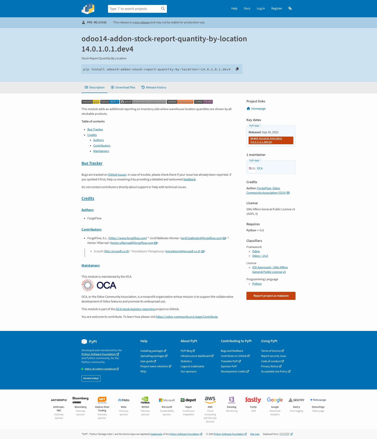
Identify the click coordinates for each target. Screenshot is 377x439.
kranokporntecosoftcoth (183, 251)
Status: (100, 369)
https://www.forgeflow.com (127, 238)
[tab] (94, 87)
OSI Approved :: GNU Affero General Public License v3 (270, 269)
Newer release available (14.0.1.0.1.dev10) (266, 140)
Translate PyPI (229, 361)
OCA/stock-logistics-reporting (135, 309)
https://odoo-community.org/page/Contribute (187, 317)
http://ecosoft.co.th (116, 251)
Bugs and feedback (232, 351)
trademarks (156, 434)
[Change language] (290, 8)
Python (257, 284)
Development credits (233, 371)
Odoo (256, 251)
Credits (92, 135)
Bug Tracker (95, 129)
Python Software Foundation (98, 354)
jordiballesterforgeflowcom (201, 238)
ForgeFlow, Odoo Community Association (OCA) (266, 190)
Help (234, 8)
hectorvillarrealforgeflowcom (132, 243)
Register (276, 8)
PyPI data (254, 126)
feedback (189, 179)
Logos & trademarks (192, 366)
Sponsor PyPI (229, 366)
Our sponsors (189, 371)
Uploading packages (152, 356)
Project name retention (154, 366)
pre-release (142, 22)
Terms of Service (271, 351)
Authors (98, 140)
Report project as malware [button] (271, 296)
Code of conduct (271, 361)
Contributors (101, 145)
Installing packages (151, 351)
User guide (146, 361)
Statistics (186, 361)
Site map (254, 434)
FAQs (143, 371)
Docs (247, 8)
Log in (261, 8)
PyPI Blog (186, 351)
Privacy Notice (269, 366)
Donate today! (91, 378)
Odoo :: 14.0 (260, 256)
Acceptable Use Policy (274, 371)
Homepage (258, 109)
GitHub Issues (117, 175)
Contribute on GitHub (234, 356)
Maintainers (101, 151)
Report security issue (273, 356)
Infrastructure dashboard (195, 356)
